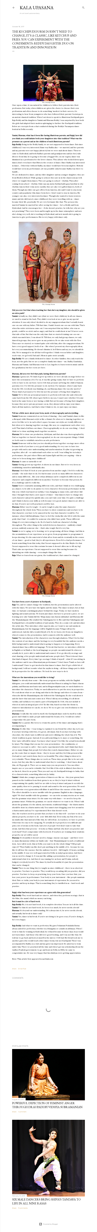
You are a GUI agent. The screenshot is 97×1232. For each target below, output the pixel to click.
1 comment (22, 1112)
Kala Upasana (37, 8)
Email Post (22, 969)
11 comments (23, 1208)
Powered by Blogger (50, 1224)
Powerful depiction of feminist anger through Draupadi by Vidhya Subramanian (47, 1105)
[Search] (83, 7)
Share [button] (14, 969)
